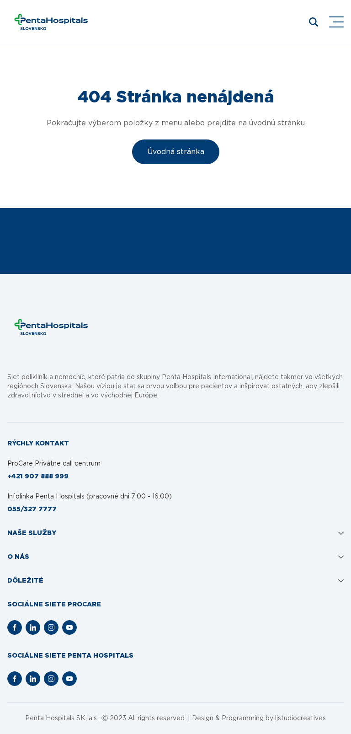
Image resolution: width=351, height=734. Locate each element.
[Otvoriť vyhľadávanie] (313, 22)
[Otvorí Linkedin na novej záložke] (33, 627)
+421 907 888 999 (38, 476)
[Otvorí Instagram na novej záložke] (51, 627)
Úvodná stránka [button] (175, 151)
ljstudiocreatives (300, 718)
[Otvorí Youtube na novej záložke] (69, 627)
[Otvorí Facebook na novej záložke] (14, 627)
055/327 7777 (32, 509)
